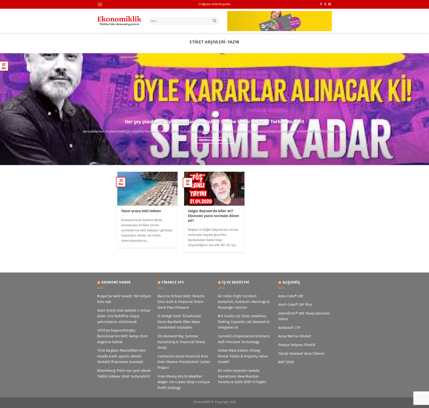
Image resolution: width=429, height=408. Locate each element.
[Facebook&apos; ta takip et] (321, 4)
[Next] (415, 109)
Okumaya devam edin (214, 140)
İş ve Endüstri (235, 282)
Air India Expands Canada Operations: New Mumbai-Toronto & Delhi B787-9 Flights (242, 376)
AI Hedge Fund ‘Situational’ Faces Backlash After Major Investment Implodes (180, 322)
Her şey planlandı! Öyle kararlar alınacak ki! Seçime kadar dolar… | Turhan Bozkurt (214, 122)
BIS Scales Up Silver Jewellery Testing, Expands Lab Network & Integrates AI (244, 322)
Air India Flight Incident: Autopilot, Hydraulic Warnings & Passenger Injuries (244, 302)
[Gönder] (215, 21)
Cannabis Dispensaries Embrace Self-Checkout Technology (244, 339)
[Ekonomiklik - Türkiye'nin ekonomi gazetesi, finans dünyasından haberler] (119, 20)
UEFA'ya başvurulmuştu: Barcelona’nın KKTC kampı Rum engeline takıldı (122, 336)
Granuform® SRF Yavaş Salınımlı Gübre (304, 316)
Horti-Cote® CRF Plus (295, 304)
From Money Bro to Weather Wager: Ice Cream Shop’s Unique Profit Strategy (184, 382)
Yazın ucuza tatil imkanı (141, 211)
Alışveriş (291, 282)
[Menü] (100, 4)
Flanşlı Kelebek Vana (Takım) (301, 353)
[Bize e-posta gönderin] (329, 4)
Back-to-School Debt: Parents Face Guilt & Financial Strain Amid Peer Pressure (181, 302)
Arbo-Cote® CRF (291, 296)
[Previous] (14, 109)
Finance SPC (173, 282)
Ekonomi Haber (116, 282)
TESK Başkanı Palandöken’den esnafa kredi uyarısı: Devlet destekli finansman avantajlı (121, 356)
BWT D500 (286, 362)
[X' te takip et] (325, 4)
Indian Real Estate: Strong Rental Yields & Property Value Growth (243, 356)
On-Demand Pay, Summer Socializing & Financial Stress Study (181, 342)
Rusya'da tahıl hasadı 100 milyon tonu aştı (124, 299)
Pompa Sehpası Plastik (296, 345)
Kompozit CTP (289, 328)
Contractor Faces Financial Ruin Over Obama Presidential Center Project (184, 362)
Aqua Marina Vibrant (294, 336)
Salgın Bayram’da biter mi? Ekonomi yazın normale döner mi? (213, 216)
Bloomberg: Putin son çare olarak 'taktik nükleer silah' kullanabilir (124, 373)
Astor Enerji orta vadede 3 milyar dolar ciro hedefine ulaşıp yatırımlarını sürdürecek (124, 316)
